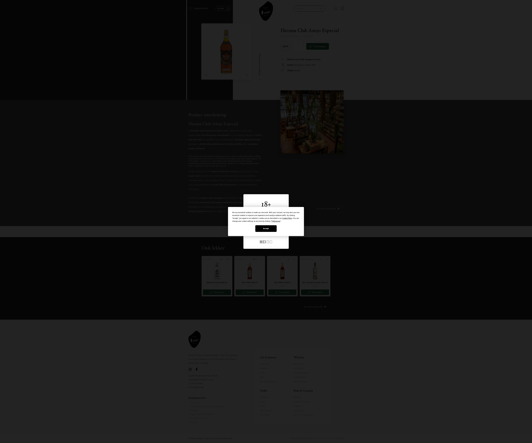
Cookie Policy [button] (287, 218)
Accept (266, 229)
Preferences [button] (276, 221)
